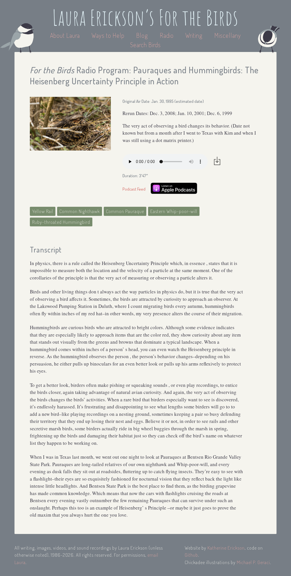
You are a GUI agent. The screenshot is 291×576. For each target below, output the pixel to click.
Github (191, 555)
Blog (142, 35)
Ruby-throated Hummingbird (61, 222)
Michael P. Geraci (253, 562)
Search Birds (145, 45)
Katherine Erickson (226, 548)
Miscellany (227, 35)
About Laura (65, 35)
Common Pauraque (125, 211)
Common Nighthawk (79, 211)
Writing (194, 35)
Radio (167, 35)
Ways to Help (109, 35)
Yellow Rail (42, 211)
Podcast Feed (134, 189)
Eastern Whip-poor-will (173, 211)
